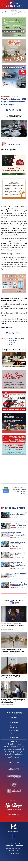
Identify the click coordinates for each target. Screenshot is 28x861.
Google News (20, 489)
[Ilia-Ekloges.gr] (14, 791)
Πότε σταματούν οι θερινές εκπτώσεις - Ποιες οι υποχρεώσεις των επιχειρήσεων (17, 544)
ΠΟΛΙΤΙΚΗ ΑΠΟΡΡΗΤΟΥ (19, 817)
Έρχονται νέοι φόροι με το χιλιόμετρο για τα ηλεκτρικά (18, 524)
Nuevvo (17, 853)
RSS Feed (15, 733)
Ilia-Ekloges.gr (19, 845)
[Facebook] (7, 110)
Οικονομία (5, 96)
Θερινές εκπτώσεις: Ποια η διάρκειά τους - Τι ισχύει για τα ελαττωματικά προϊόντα (18, 584)
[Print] (20, 110)
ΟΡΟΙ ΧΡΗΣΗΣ (6, 817)
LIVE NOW (14, 10)
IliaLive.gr (10, 843)
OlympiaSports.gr (9, 845)
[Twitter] (10, 110)
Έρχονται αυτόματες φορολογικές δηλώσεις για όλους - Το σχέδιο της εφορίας (18, 534)
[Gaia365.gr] (14, 784)
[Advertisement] (14, 466)
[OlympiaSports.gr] (14, 776)
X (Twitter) (15, 725)
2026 (10, 344)
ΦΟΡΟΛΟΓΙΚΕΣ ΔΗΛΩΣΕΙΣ (13, 341)
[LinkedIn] (13, 110)
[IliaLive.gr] (14, 769)
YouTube (15, 727)
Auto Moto (13, 527)
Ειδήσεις (23, 493)
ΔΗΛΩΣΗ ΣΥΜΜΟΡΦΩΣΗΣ (14, 814)
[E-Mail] (17, 110)
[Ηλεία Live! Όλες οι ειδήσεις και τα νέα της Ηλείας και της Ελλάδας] (14, 4)
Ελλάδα (12, 519)
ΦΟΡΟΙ (11, 338)
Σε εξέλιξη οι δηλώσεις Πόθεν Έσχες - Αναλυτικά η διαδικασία (18, 554)
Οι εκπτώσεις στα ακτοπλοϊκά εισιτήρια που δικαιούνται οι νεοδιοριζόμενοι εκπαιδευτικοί (18, 515)
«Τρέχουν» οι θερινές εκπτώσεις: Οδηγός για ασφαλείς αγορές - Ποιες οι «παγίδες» (17, 564)
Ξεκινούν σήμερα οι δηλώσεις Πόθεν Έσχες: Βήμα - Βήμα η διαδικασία (18, 574)
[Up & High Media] (14, 807)
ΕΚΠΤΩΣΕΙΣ (20, 338)
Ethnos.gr (9, 327)
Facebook (15, 722)
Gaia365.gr (17, 843)
